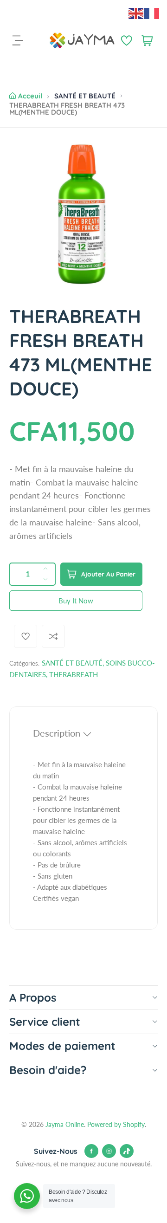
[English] (136, 12)
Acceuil (30, 95)
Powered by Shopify (116, 1124)
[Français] (152, 12)
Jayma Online (64, 1124)
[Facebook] (91, 1151)
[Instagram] (109, 1151)
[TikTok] (127, 1151)
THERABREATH (73, 674)
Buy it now (75, 600)
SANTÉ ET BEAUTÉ (85, 95)
